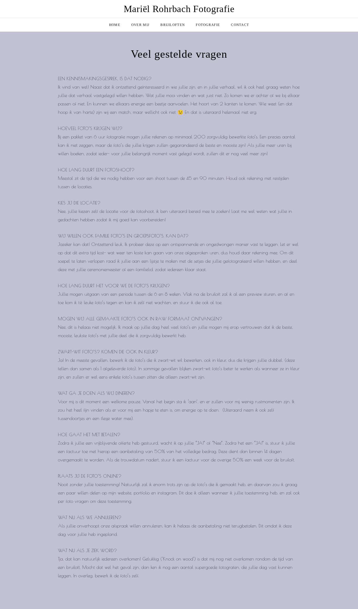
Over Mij (140, 25)
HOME (114, 25)
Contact (240, 25)
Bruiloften (172, 25)
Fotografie (208, 25)
